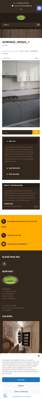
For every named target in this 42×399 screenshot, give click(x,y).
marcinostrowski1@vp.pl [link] (23, 6)
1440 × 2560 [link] (24, 51)
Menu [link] (6, 25)
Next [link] (37, 58)
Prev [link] (35, 209)
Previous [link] (6, 58)
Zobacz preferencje (21, 391)
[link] (39, 8)
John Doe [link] (8, 204)
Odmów (21, 386)
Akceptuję (21, 380)
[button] (39, 356)
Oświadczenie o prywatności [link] (22, 396)
